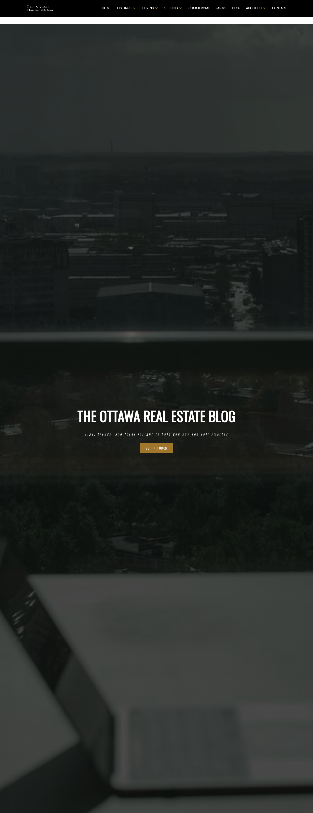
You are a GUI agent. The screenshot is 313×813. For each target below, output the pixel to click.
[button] (156, 448)
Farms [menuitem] (221, 8)
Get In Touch (156, 448)
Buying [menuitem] (148, 8)
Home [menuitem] (106, 8)
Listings (124, 8)
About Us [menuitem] (254, 8)
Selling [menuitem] (171, 8)
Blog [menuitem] (236, 8)
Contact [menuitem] (279, 8)
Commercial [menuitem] (199, 8)
